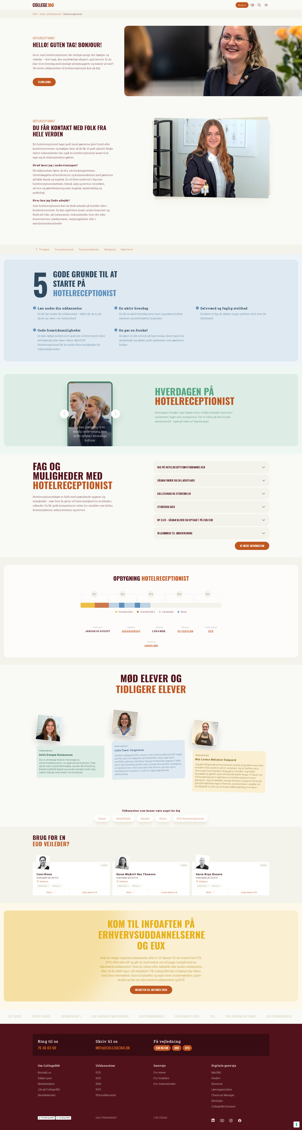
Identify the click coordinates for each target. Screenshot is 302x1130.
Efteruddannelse (106, 1095)
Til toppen (44, 249)
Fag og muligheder (89, 249)
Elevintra (217, 1083)
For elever (160, 1072)
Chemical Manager (223, 1095)
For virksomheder (165, 1083)
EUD (35, 14)
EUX (210, 631)
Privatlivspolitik (47, 1118)
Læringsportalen (221, 1089)
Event (163, 818)
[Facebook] (240, 1120)
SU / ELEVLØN (185, 631)
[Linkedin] (213, 1120)
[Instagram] (231, 1120)
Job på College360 (49, 1089)
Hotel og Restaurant (50, 14)
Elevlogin (217, 1100)
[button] (64, 413)
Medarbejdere (46, 1083)
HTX (98, 1089)
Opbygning (110, 249)
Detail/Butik (123, 818)
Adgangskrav (131, 631)
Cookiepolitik (64, 1118)
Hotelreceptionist (46, 750)
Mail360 (216, 1072)
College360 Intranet (223, 1106)
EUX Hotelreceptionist (190, 818)
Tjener (102, 818)
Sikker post (45, 1078)
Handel (145, 818)
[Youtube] (222, 1120)
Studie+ (216, 1078)
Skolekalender (47, 1095)
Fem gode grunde (64, 249)
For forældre (161, 1078)
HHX (98, 1083)
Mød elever (127, 249)
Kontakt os (44, 1072)
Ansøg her (151, 645)
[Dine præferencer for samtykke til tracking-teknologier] (296, 1124)
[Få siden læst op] (252, 5)
